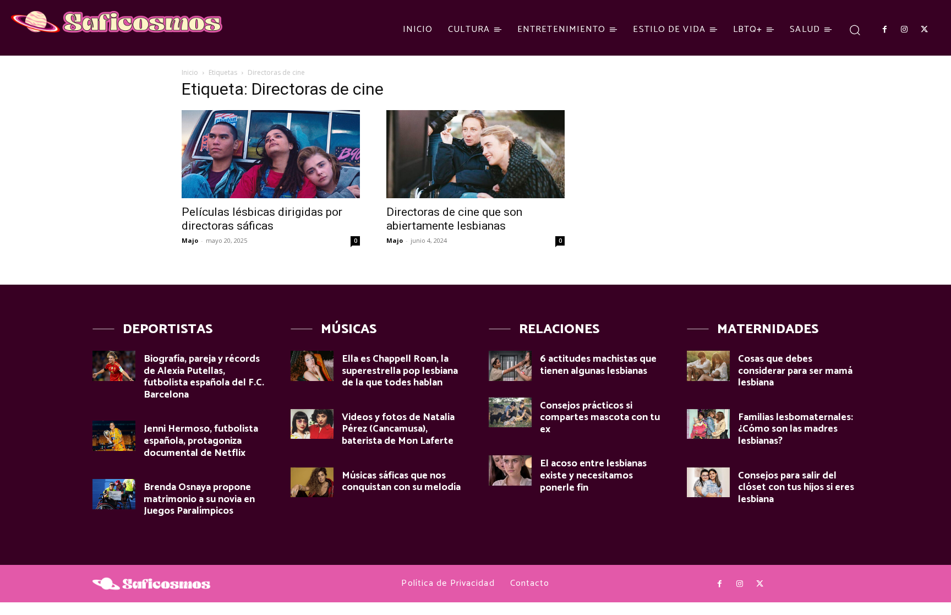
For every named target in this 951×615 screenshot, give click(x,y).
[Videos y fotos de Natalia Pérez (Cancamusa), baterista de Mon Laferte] (312, 424)
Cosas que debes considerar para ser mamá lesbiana (795, 371)
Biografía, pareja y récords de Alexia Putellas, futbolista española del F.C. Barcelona (204, 377)
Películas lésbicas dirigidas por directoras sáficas (262, 218)
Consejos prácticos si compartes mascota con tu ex (600, 418)
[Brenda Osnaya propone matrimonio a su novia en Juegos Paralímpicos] (113, 494)
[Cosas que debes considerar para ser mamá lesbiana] (708, 366)
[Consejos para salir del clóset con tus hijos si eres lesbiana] (708, 482)
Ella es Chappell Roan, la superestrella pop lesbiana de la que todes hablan (400, 371)
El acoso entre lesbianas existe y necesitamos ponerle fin (593, 475)
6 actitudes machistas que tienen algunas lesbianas (598, 365)
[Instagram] (904, 30)
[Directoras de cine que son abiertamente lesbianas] (475, 154)
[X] (924, 30)
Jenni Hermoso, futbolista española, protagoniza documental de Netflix (201, 441)
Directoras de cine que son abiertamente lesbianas (454, 218)
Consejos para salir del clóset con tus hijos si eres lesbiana (796, 487)
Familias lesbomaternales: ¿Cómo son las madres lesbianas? (795, 429)
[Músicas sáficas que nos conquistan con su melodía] (312, 482)
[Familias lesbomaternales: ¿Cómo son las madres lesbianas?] (708, 424)
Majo (190, 240)
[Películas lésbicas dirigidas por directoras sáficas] (271, 154)
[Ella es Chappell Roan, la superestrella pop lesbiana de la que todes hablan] (312, 366)
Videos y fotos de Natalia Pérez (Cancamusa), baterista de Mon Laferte (398, 429)
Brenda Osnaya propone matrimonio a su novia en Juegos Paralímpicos (199, 499)
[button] (855, 29)
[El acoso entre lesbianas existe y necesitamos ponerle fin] (510, 470)
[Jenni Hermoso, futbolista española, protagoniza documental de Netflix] (113, 436)
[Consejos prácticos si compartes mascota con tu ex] (510, 413)
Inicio (190, 72)
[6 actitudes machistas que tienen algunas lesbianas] (510, 366)
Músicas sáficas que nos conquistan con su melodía (401, 481)
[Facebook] (884, 30)
